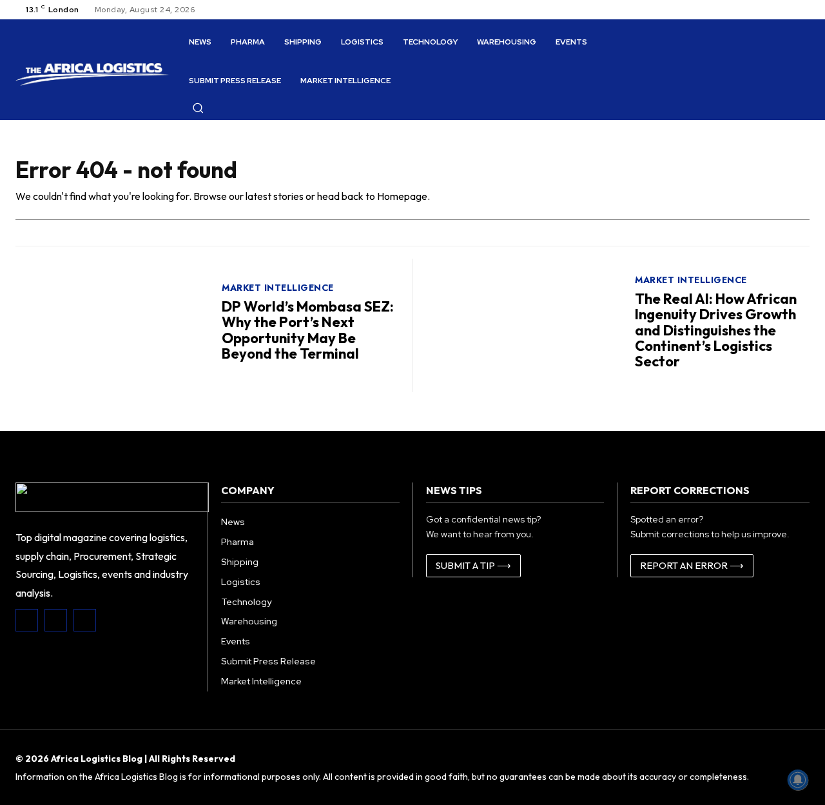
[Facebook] (26, 620)
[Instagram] (55, 620)
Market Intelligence (278, 287)
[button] (198, 108)
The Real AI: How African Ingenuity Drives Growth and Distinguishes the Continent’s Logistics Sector (716, 330)
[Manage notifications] (798, 780)
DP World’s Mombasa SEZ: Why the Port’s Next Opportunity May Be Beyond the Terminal (308, 330)
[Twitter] (84, 620)
